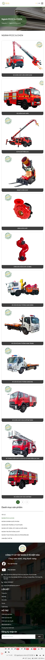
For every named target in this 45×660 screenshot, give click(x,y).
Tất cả (4, 514)
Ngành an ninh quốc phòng (10, 521)
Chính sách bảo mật (7, 617)
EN (39, 3)
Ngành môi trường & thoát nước (12, 525)
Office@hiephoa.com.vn (13, 585)
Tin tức (3, 603)
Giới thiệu (4, 596)
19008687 (10, 582)
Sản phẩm (4, 600)
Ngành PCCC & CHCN (15, 23)
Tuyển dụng (5, 606)
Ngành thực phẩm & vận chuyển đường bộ (15, 535)
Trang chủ (4, 23)
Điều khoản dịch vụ (6, 624)
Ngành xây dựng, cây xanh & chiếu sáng (14, 528)
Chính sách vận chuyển (7, 621)
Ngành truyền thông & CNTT (11, 531)
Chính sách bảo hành (7, 614)
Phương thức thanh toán (8, 628)
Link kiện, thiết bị (7, 538)
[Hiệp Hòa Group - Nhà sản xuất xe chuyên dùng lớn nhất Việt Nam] (6, 3)
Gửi (39, 636)
